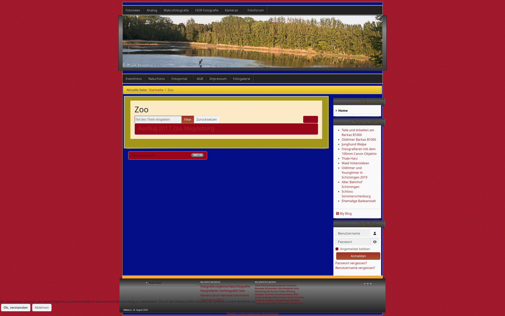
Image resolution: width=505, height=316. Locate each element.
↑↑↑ (367, 284)
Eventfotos (134, 79)
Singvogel (267, 297)
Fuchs (296, 288)
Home (343, 110)
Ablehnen (42, 307)
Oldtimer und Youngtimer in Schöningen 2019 (354, 172)
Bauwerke (259, 288)
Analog (152, 10)
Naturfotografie (239, 286)
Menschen (291, 285)
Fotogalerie (241, 79)
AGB (200, 79)
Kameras (231, 10)
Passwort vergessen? (351, 263)
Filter (188, 119)
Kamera (205, 295)
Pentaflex (299, 297)
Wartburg (290, 291)
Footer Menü (155, 282)
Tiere (241, 290)
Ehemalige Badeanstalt (359, 201)
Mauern (258, 297)
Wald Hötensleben (355, 163)
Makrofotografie (176, 10)
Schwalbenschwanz (284, 294)
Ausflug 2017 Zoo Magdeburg (176, 128)
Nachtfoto (269, 294)
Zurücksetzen (206, 119)
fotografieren (209, 290)
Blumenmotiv (271, 288)
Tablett (291, 297)
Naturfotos (156, 79)
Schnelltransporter (277, 285)
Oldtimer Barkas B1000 (359, 139)
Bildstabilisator (279, 297)
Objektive (221, 286)
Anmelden (358, 256)
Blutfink (274, 291)
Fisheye (282, 291)
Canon (215, 295)
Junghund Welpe (354, 144)
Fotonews (133, 10)
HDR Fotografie (206, 10)
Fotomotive (241, 295)
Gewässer (259, 294)
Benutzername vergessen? (355, 268)
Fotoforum (256, 10)
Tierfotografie (228, 290)
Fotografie (207, 286)
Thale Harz (350, 158)
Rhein (296, 294)
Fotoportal (179, 79)
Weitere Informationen (243, 313)
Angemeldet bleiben (355, 249)
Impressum (218, 79)
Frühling (264, 285)
